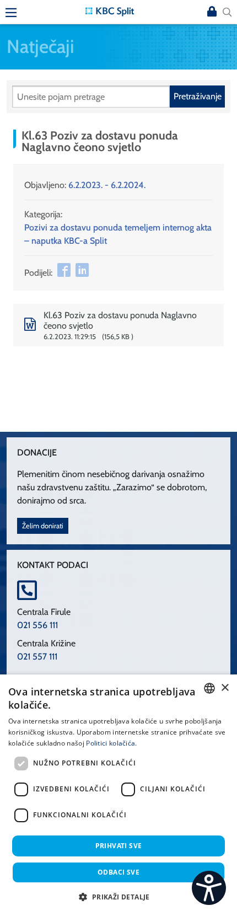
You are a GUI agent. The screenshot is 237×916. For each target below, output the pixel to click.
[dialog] (118, 795)
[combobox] (209, 688)
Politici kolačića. (111, 743)
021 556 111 (37, 625)
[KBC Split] (109, 11)
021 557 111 (37, 656)
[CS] (209, 888)
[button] (118, 896)
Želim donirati (42, 526)
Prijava (211, 12)
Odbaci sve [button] (118, 872)
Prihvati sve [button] (118, 845)
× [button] (224, 688)
